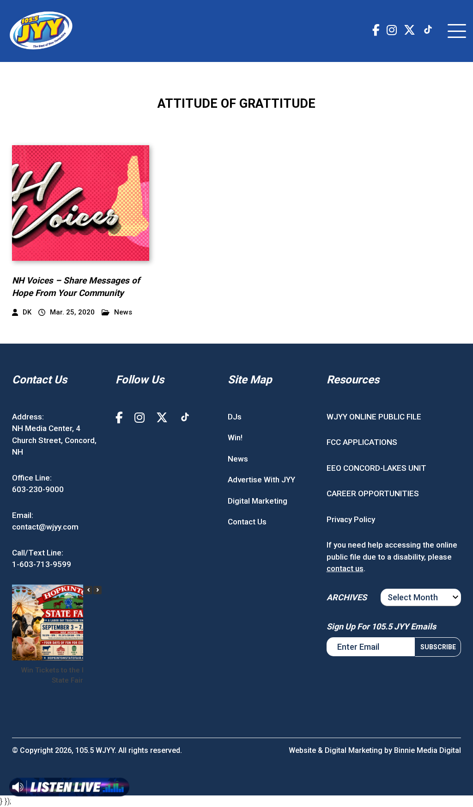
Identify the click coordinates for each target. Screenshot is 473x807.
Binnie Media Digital (427, 750)
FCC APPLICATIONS (362, 442)
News (123, 312)
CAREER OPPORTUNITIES (373, 493)
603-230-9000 (38, 489)
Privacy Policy (351, 519)
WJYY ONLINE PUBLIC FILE (374, 416)
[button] (97, 590)
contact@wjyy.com (45, 526)
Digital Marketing (257, 500)
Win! (235, 437)
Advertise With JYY (261, 479)
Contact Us (247, 521)
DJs (235, 416)
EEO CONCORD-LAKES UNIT (376, 468)
